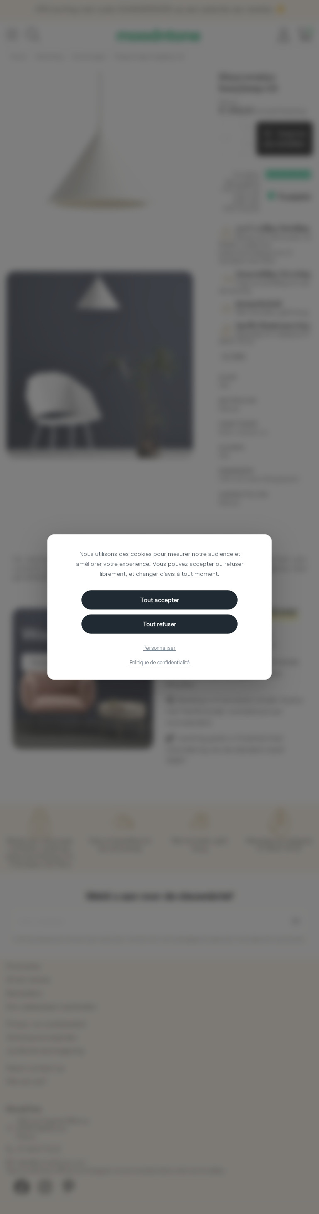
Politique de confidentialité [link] (160, 662)
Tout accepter (159, 600)
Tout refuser (159, 624)
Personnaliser (159, 647)
